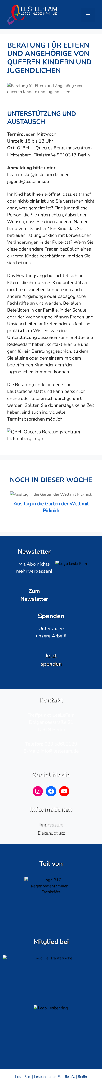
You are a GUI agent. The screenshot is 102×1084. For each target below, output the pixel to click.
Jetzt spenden (51, 659)
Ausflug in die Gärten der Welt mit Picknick (51, 507)
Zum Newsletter (34, 595)
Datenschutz (51, 832)
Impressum (51, 824)
